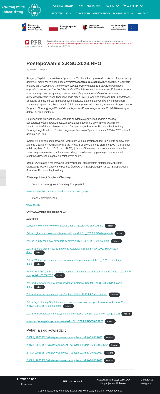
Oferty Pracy (101, 13)
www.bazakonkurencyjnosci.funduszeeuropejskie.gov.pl (57, 191)
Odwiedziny (83, 13)
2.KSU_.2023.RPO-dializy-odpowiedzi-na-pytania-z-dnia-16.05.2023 (64, 352)
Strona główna (63, 6)
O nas (80, 6)
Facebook (26, 384)
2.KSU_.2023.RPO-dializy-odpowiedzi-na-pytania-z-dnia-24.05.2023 (64, 360)
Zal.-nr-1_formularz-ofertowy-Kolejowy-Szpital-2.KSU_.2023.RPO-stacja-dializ (69, 233)
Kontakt (143, 13)
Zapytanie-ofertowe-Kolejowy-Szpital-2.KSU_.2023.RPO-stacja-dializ (64, 225)
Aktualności (94, 6)
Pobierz (110, 226)
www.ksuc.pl (33, 205)
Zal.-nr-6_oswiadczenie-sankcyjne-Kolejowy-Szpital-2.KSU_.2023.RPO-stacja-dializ (73, 313)
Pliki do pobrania (73, 381)
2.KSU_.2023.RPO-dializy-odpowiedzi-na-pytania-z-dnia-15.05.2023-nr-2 (67, 345)
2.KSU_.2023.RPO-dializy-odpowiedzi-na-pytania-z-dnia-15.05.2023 (64, 337)
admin (33, 70)
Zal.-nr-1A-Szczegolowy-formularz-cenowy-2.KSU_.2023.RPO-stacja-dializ (68, 241)
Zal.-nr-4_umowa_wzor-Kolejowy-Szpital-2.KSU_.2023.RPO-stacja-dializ (67, 294)
